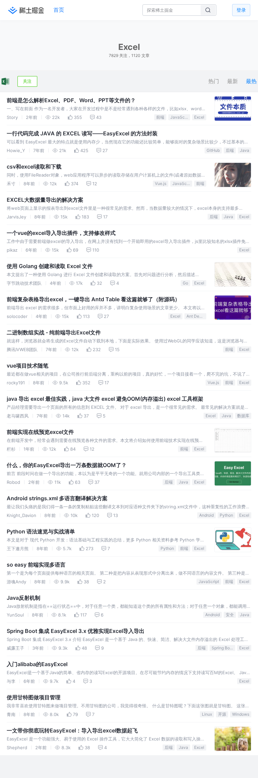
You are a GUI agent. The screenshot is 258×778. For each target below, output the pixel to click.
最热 (251, 81)
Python (226, 515)
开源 (222, 714)
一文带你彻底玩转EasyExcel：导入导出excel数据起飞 (72, 730)
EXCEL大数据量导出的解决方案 (45, 199)
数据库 (243, 415)
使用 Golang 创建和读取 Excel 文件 (50, 266)
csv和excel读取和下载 (34, 166)
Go (185, 282)
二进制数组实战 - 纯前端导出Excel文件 (54, 332)
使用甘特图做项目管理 (33, 697)
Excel (199, 117)
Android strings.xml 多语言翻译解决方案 (57, 498)
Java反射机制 (23, 597)
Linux (207, 714)
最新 (232, 81)
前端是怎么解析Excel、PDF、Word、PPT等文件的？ (71, 100)
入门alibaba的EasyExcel (37, 664)
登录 (241, 10)
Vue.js (160, 183)
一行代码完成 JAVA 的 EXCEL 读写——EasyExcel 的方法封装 (82, 133)
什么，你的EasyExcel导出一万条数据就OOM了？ (67, 465)
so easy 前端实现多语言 (36, 564)
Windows (240, 714)
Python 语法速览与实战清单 (41, 531)
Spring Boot (222, 647)
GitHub (213, 150)
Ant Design (196, 316)
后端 (230, 150)
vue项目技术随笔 (27, 365)
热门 (213, 81)
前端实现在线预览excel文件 (40, 432)
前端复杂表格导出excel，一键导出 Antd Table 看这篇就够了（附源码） (93, 299)
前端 (160, 117)
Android (206, 515)
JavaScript (180, 117)
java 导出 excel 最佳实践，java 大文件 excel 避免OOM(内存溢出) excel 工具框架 (105, 398)
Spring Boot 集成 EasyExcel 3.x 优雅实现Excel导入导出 (75, 631)
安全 (230, 614)
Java (244, 150)
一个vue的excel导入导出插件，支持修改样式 (61, 233)
